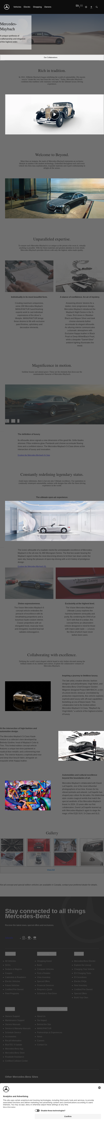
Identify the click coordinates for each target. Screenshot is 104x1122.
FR (81, 5)
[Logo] (6, 7)
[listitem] (17, 7)
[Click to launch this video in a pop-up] (54, 114)
